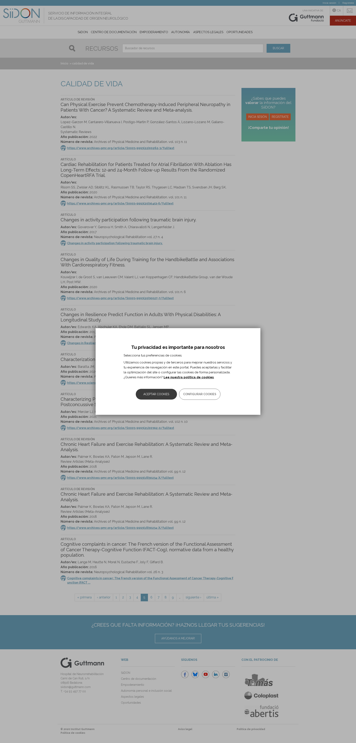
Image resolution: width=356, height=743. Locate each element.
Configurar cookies (199, 394)
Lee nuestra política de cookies (189, 377)
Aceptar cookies (156, 394)
